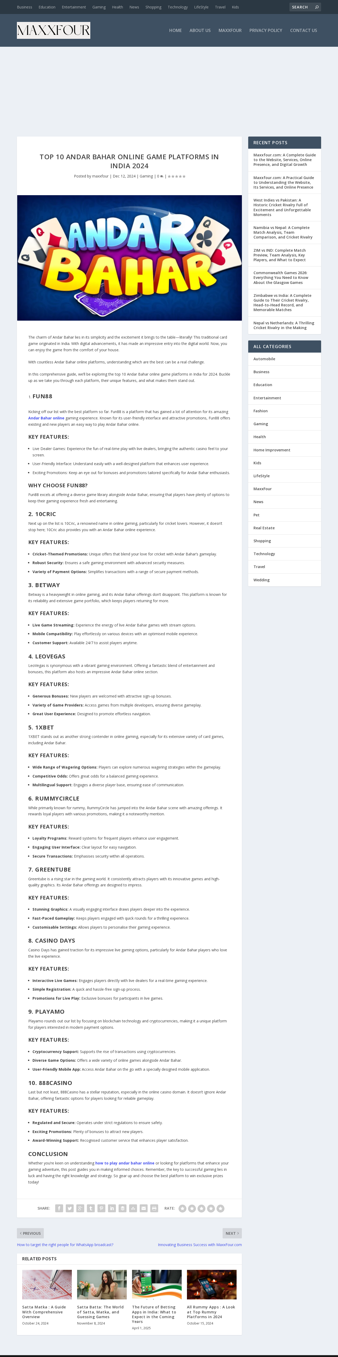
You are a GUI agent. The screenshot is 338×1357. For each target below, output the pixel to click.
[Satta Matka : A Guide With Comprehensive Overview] (47, 1285)
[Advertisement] (169, 86)
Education (47, 7)
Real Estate (264, 527)
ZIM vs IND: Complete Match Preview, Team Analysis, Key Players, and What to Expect (279, 255)
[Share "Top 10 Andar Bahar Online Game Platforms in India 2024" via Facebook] (59, 1208)
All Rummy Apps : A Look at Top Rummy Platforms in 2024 (211, 1311)
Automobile (264, 358)
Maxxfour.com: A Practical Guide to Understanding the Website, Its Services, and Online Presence (283, 182)
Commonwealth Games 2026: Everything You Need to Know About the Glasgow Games (280, 277)
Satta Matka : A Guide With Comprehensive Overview (44, 1311)
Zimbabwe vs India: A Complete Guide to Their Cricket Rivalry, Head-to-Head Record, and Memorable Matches (282, 302)
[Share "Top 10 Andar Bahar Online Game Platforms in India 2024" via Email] (143, 1208)
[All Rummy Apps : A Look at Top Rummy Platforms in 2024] (212, 1285)
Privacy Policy (266, 30)
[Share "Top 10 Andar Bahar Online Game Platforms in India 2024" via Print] (154, 1208)
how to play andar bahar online (124, 1163)
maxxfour (100, 176)
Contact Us (303, 30)
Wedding (261, 579)
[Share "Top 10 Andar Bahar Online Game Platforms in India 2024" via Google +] (80, 1208)
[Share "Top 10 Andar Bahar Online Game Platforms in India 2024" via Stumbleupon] (133, 1208)
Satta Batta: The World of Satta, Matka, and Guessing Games (100, 1311)
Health (117, 7)
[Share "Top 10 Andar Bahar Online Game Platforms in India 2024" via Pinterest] (101, 1208)
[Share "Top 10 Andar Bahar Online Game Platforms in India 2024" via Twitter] (69, 1208)
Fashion (260, 410)
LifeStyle (201, 7)
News (134, 7)
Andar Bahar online (46, 417)
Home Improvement (271, 449)
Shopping (153, 7)
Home (175, 30)
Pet (256, 514)
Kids (235, 7)
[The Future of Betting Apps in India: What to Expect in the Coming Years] (157, 1285)
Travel (220, 7)
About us (200, 30)
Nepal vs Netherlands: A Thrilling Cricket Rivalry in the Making (283, 325)
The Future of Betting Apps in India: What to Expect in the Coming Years (154, 1314)
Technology (178, 7)
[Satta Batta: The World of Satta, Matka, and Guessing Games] (102, 1285)
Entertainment (74, 7)
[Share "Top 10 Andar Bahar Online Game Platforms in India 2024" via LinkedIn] (112, 1208)
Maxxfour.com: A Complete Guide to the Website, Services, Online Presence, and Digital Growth (284, 159)
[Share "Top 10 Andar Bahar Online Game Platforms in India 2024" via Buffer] (122, 1208)
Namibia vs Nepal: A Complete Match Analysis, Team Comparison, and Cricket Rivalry (283, 232)
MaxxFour (230, 30)
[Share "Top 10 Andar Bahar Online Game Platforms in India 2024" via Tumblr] (91, 1208)
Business (24, 7)
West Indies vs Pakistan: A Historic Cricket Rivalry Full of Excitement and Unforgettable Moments (282, 207)
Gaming (99, 7)
